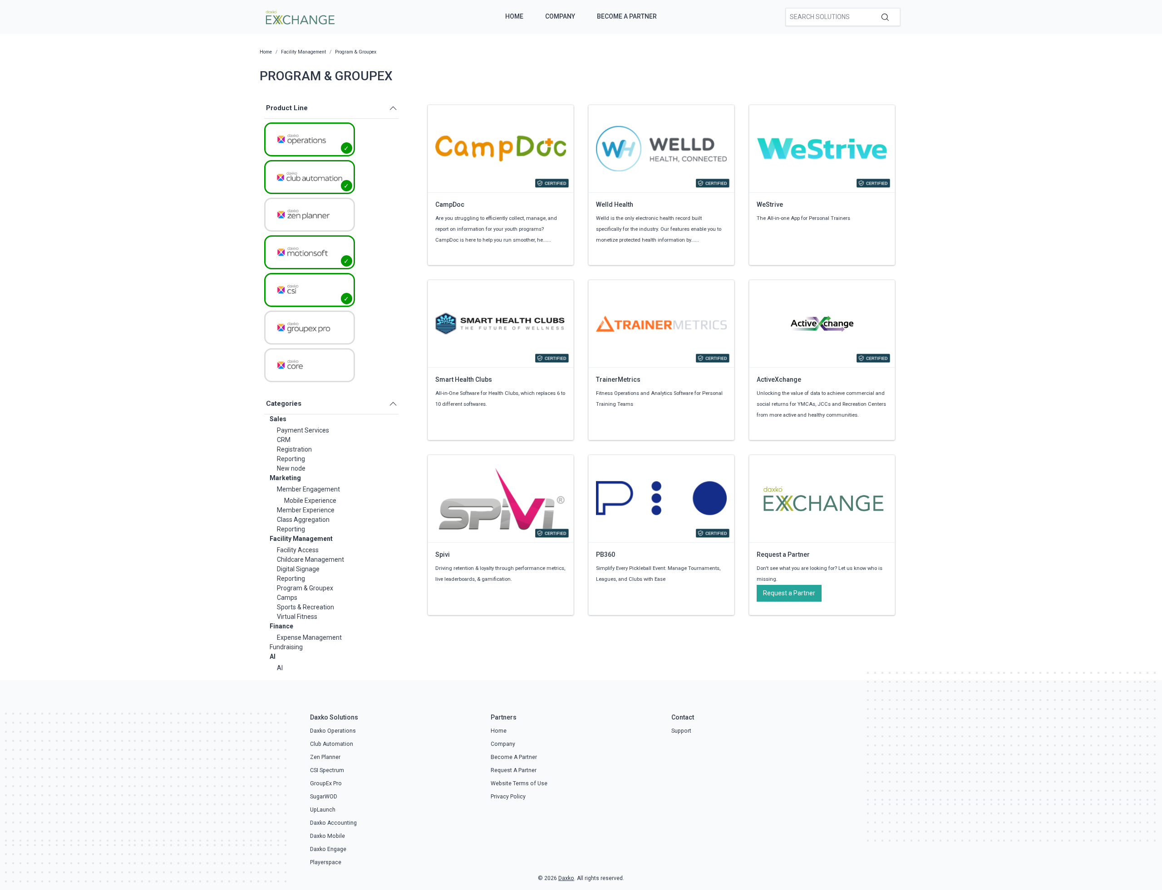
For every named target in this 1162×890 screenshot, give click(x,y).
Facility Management (301, 538)
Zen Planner (325, 757)
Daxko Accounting (333, 823)
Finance (281, 626)
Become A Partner (627, 16)
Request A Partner (514, 770)
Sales (278, 419)
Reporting (291, 458)
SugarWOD (323, 796)
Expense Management (309, 637)
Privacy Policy (508, 796)
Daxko (566, 878)
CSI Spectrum (327, 770)
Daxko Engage (328, 849)
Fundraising (286, 647)
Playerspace (325, 862)
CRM (283, 439)
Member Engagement (308, 489)
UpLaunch (322, 810)
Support (681, 731)
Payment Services (303, 430)
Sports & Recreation (305, 607)
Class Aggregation (303, 519)
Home (514, 16)
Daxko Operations (333, 731)
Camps (287, 597)
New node (291, 468)
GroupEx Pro (326, 783)
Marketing (285, 477)
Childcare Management (310, 559)
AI (273, 656)
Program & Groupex (305, 588)
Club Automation (331, 744)
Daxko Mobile (327, 836)
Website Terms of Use (519, 783)
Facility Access (298, 550)
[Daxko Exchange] (299, 16)
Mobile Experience (310, 500)
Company (560, 16)
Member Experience (306, 510)
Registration (294, 449)
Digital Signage (298, 569)
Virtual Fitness (297, 616)
